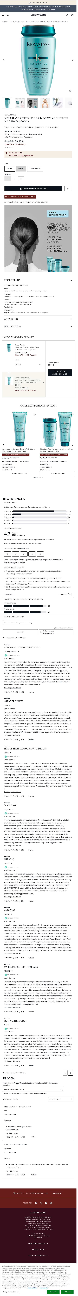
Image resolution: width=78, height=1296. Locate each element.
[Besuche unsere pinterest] (50, 1203)
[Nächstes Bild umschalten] (72, 59)
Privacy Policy (32, 1288)
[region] (38, 1279)
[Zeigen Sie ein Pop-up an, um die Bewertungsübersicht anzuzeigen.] (18, 458)
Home (4, 21)
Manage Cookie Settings (10, 1292)
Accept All (53, 1292)
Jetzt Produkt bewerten (13, 137)
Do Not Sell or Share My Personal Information (38, 1236)
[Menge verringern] (7, 178)
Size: (6, 164)
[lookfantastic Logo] (38, 15)
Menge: (7, 174)
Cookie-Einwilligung (38, 1233)
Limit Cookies (67, 1292)
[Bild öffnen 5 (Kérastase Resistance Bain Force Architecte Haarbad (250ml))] (58, 103)
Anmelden (57, 1193)
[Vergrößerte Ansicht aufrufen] (70, 91)
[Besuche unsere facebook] (36, 1203)
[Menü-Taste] (2, 15)
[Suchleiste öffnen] (7, 15)
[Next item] (72, 444)
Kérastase (20, 21)
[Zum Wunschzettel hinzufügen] (68, 188)
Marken (11, 21)
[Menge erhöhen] (21, 178)
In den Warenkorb (19, 473)
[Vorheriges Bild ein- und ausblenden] (3, 59)
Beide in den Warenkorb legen (60, 373)
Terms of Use (44, 1288)
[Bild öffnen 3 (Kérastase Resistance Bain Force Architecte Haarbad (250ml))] (32, 103)
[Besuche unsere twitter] (41, 1203)
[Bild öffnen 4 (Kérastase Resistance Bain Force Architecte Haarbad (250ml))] (45, 103)
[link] (67, 15)
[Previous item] (3, 444)
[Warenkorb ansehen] (72, 15)
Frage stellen (28, 137)
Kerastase (10, 115)
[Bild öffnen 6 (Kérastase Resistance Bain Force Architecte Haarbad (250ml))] (70, 103)
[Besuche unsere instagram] (46, 1203)
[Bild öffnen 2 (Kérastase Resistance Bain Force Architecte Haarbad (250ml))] (20, 103)
